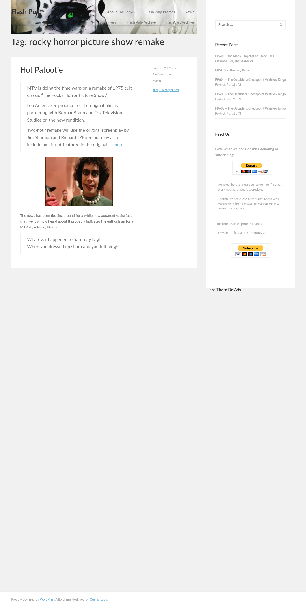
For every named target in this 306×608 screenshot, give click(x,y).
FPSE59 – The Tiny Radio (232, 70)
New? (189, 12)
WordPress (47, 599)
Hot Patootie (41, 70)
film (155, 90)
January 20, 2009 (164, 68)
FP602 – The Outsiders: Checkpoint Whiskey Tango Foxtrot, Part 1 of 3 (250, 111)
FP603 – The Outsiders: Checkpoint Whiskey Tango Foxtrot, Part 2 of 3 (250, 97)
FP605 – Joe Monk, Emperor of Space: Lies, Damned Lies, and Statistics (244, 59)
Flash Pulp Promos (160, 12)
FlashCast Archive (180, 22)
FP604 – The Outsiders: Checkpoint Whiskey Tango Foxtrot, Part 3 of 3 (250, 82)
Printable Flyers (104, 22)
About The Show (120, 12)
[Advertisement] (250, 364)
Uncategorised (169, 90)
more (118, 145)
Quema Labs (98, 599)
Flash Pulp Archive (141, 22)
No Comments (162, 74)
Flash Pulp (26, 12)
